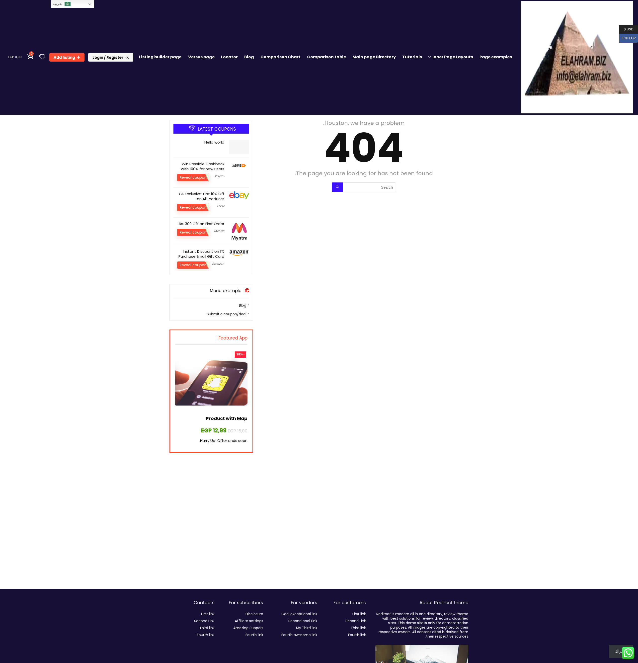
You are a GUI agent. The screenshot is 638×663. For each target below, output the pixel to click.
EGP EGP (630, 38)
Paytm (219, 176)
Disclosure (254, 613)
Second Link (355, 620)
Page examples (495, 57)
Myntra (219, 231)
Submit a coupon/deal (226, 314)
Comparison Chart (280, 57)
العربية (59, 3)
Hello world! (213, 142)
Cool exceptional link (299, 613)
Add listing (64, 57)
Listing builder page (160, 57)
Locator (229, 57)
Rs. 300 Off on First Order (201, 223)
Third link (358, 627)
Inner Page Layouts (452, 57)
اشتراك (621, 651)
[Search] (337, 187)
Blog (249, 57)
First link (359, 613)
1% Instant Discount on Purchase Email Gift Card (201, 254)
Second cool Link (302, 620)
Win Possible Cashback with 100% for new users (202, 166)
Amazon (218, 263)
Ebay (220, 206)
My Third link (306, 627)
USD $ (628, 29)
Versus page (201, 57)
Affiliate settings (249, 620)
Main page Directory (374, 57)
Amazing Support (248, 627)
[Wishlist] (42, 57)
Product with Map (226, 418)
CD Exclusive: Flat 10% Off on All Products (201, 196)
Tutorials (412, 57)
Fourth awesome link (299, 634)
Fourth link (357, 634)
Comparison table (326, 57)
